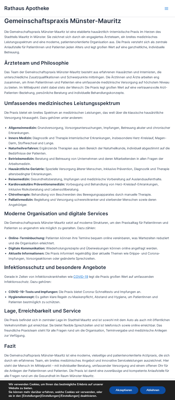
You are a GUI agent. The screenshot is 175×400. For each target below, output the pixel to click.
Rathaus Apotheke (26, 8)
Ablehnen (152, 390)
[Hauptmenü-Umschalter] (166, 8)
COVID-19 (80, 277)
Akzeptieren (124, 390)
